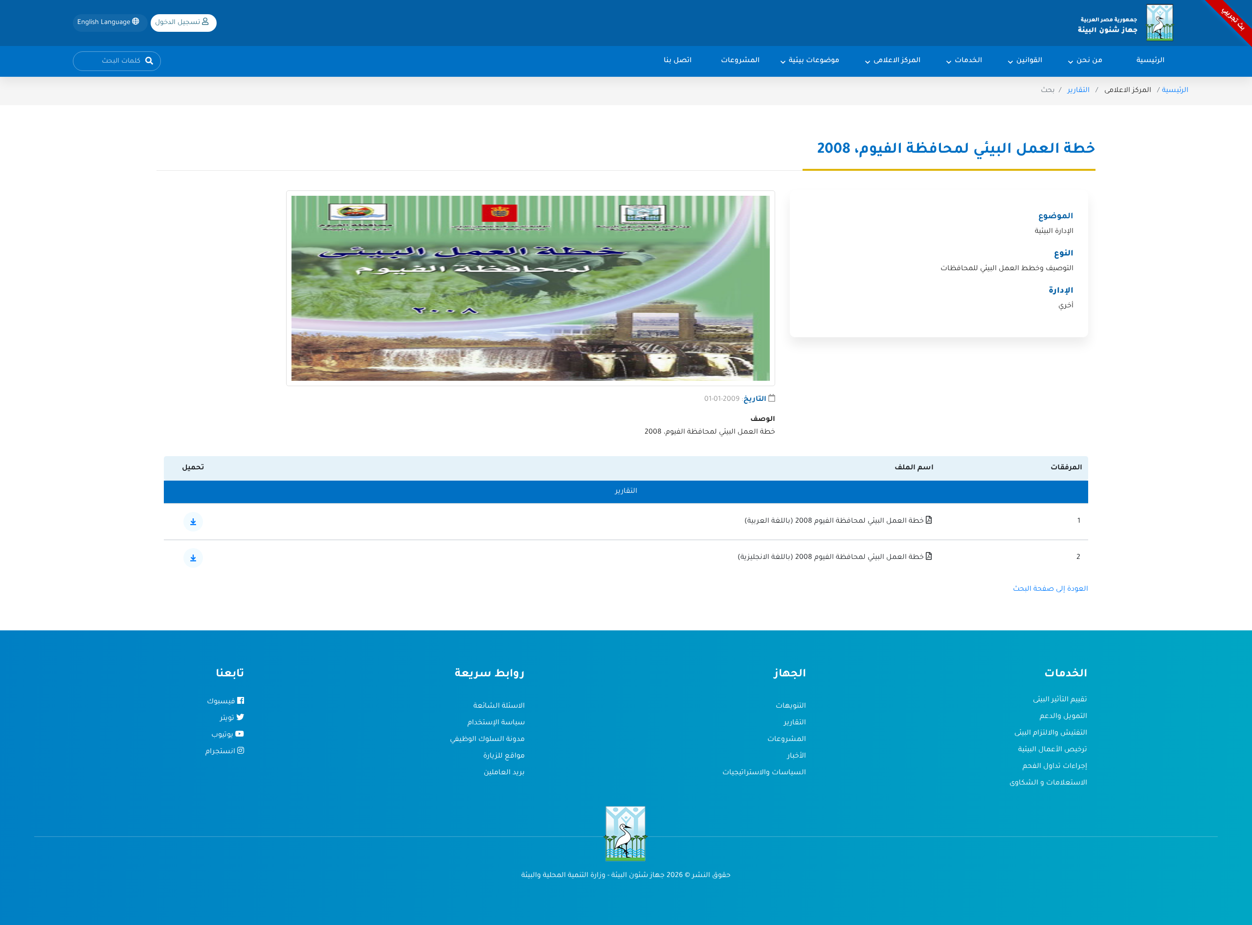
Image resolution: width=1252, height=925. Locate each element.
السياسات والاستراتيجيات (764, 773)
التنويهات (791, 707)
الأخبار (796, 757)
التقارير (1079, 91)
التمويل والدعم (1063, 717)
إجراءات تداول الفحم (1055, 767)
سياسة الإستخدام (496, 723)
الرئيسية (1175, 91)
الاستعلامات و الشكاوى (1048, 783)
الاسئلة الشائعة (499, 707)
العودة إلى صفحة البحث (1050, 590)
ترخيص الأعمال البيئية (1052, 750)
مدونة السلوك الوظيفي (487, 740)
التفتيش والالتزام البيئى (1050, 734)
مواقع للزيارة (504, 757)
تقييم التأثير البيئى (1060, 700)
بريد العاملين (504, 773)
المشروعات (786, 740)
